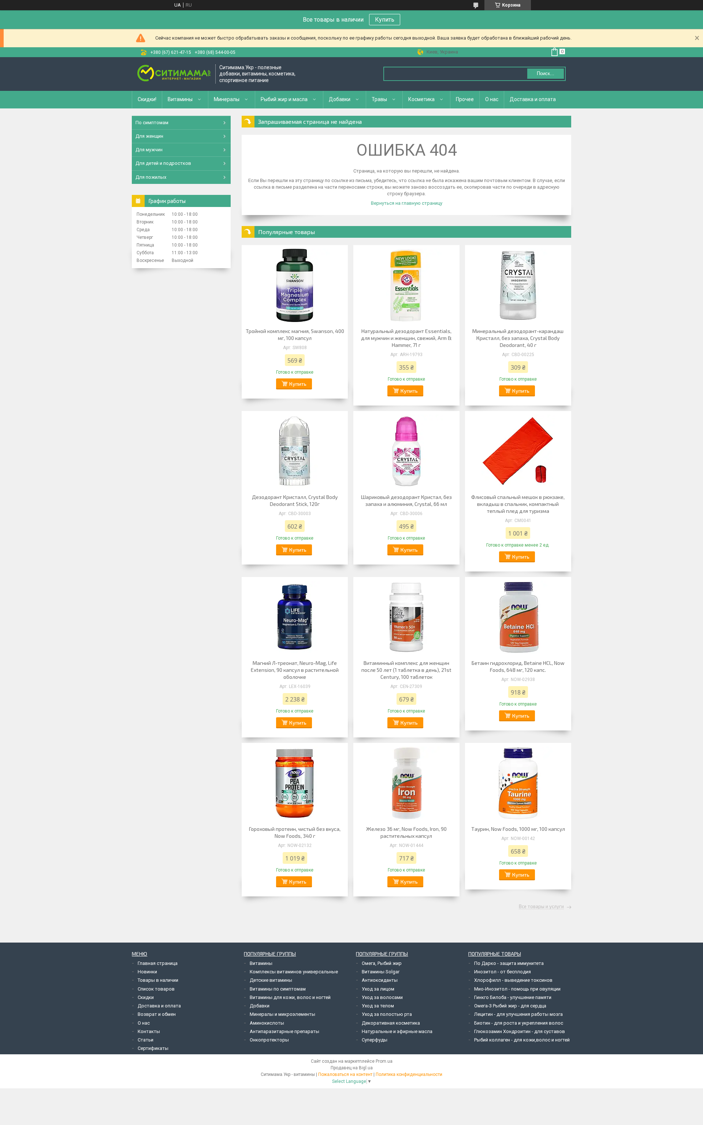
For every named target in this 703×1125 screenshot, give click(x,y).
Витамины (180, 99)
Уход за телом (378, 1006)
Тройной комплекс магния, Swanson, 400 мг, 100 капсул (295, 334)
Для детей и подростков (163, 163)
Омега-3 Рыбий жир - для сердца (510, 1006)
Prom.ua (384, 1061)
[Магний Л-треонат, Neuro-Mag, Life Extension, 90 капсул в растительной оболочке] (294, 617)
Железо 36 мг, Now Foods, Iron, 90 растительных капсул (406, 832)
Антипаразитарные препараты (284, 1031)
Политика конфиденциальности (409, 1074)
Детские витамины (271, 980)
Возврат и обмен (157, 1014)
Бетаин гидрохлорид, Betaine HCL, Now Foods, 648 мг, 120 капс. (518, 666)
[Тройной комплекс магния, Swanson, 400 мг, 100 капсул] (294, 285)
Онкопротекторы (269, 1040)
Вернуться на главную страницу (406, 203)
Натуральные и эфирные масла (397, 1031)
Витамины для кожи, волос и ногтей (290, 997)
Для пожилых (150, 177)
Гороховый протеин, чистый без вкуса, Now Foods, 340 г (295, 832)
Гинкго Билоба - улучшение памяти (512, 997)
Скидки (146, 997)
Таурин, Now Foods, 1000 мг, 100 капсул (518, 829)
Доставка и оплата (533, 99)
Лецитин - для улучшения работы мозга (518, 1014)
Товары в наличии (158, 980)
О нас (491, 99)
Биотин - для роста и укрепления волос (518, 1023)
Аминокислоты (267, 1023)
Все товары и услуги (541, 906)
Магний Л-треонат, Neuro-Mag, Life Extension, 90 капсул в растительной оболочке (295, 670)
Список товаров (156, 989)
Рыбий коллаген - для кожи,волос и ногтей (522, 1040)
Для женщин (149, 136)
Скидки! (147, 99)
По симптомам (151, 122)
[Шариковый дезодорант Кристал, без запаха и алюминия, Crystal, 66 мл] (406, 451)
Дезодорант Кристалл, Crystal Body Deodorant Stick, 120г (295, 500)
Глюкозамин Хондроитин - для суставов (519, 1031)
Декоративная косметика (391, 1023)
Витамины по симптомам (278, 989)
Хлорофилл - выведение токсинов (513, 980)
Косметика (421, 99)
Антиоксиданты (380, 980)
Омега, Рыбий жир (382, 963)
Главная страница (158, 963)
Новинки (147, 971)
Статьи (145, 1040)
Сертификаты (153, 1048)
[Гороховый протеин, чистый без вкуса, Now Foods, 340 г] (294, 783)
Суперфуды (374, 1040)
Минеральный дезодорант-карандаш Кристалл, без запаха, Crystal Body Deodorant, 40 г (517, 338)
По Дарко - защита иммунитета (509, 963)
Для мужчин (149, 149)
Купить (384, 19)
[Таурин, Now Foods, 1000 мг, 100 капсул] (518, 783)
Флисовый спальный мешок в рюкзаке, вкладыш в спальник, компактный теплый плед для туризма (518, 504)
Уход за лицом (378, 989)
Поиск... (545, 73)
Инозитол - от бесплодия (502, 971)
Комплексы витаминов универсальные (294, 971)
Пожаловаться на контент (345, 1074)
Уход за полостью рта (387, 1014)
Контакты (149, 1031)
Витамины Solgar (380, 971)
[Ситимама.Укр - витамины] (174, 74)
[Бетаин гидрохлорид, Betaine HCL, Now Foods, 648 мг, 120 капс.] (518, 617)
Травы (379, 99)
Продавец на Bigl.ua (352, 1067)
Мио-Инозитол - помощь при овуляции (517, 989)
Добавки (339, 99)
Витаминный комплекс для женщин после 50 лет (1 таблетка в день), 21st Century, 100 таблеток (406, 670)
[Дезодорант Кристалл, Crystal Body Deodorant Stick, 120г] (294, 451)
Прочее (465, 99)
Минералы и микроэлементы (282, 1014)
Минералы (226, 99)
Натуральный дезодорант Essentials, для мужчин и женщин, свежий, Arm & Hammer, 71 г (406, 338)
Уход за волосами (382, 997)
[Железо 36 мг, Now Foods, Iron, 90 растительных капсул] (406, 783)
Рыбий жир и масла (284, 99)
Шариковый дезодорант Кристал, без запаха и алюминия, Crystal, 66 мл (406, 500)
